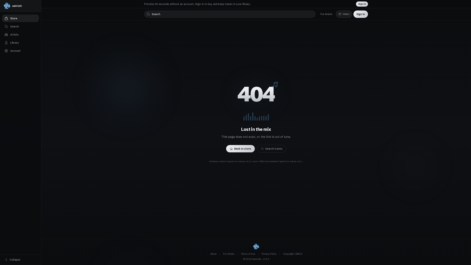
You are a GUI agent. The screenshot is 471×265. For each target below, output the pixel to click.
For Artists (326, 14)
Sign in (362, 4)
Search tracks (273, 148)
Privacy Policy (269, 253)
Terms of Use (248, 253)
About (213, 253)
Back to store (242, 148)
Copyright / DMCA (292, 253)
